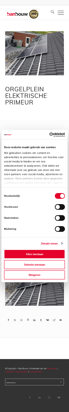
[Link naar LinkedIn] (39, 397)
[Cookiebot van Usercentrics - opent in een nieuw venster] (49, 134)
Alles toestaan (34, 254)
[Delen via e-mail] (60, 320)
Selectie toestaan (34, 264)
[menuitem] (50, 13)
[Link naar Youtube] (59, 397)
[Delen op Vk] (47, 320)
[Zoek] (50, 13)
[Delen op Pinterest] (28, 320)
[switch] (60, 207)
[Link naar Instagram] (49, 397)
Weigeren (34, 274)
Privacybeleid (35, 371)
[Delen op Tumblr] (41, 320)
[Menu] (59, 13)
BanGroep (51, 368)
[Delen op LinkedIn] (34, 320)
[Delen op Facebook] (8, 320)
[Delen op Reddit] (54, 320)
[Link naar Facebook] (30, 397)
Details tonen (49, 243)
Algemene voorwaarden (16, 371)
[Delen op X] (15, 320)
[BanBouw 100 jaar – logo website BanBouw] (28, 13)
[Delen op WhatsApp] (21, 320)
